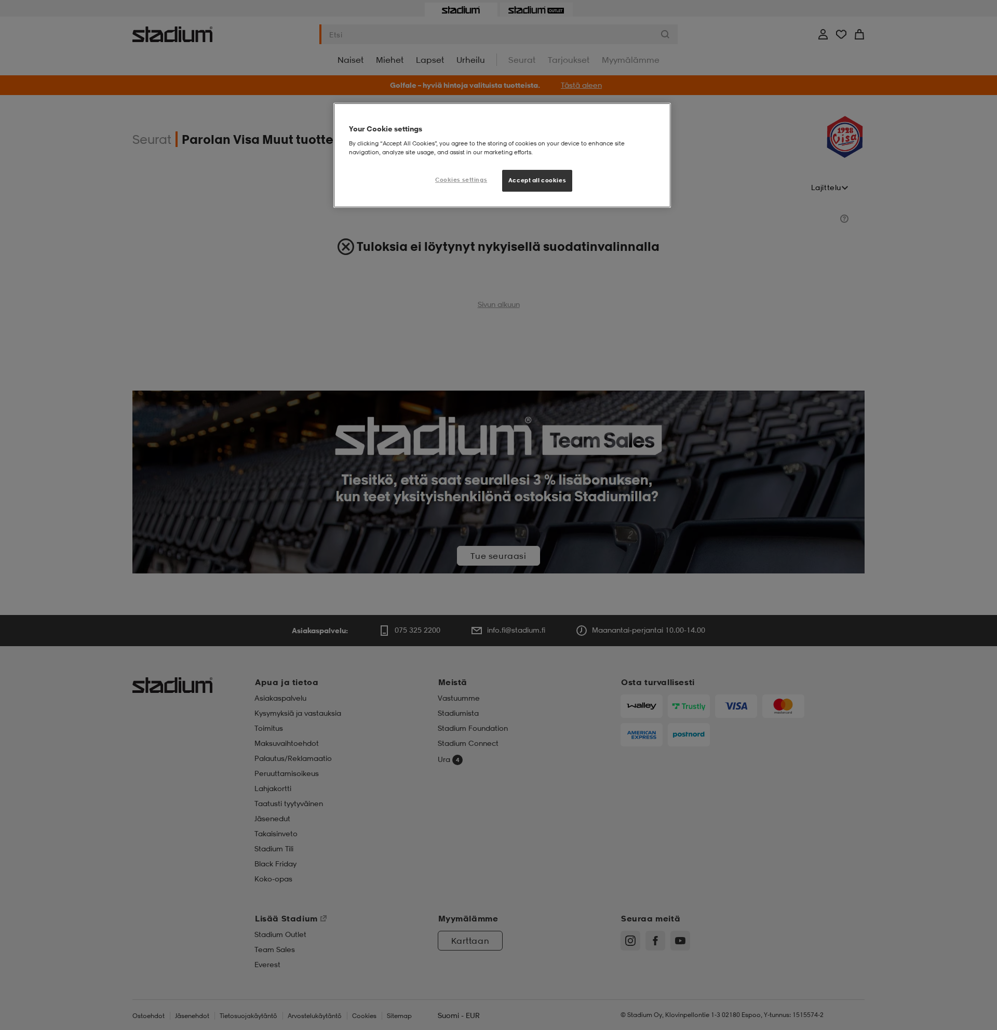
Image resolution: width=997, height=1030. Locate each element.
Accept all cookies (537, 180)
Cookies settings (461, 179)
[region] (502, 155)
